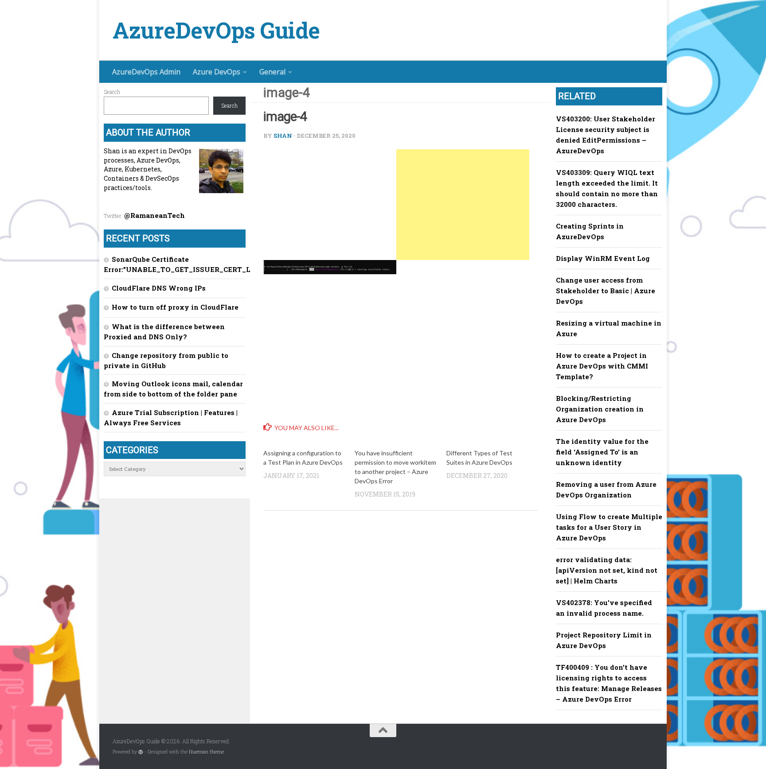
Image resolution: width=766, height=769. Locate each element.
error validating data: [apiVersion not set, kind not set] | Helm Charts (606, 570)
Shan (283, 136)
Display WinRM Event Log (603, 258)
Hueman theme (206, 752)
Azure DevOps (216, 72)
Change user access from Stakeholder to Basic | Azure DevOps (605, 291)
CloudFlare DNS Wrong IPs (159, 288)
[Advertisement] (462, 204)
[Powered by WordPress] (140, 752)
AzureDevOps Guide (216, 30)
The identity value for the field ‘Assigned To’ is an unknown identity (602, 452)
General (272, 72)
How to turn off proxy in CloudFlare (175, 307)
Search (112, 91)
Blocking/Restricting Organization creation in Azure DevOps (600, 409)
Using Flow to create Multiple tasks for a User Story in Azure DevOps (609, 527)
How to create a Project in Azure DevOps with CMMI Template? (602, 366)
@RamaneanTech (154, 215)
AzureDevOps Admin (146, 72)
